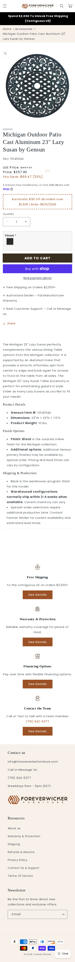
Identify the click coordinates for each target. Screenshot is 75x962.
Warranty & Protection (24, 836)
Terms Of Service (20, 876)
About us (14, 828)
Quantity (8, 214)
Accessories (23, 29)
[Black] (10, 241)
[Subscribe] (63, 914)
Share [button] (11, 323)
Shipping (14, 844)
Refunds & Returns (21, 852)
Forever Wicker (42, 954)
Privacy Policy (17, 860)
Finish (10, 235)
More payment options (37, 278)
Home (7, 29)
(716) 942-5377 (37, 721)
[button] (5, 6)
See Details (37, 595)
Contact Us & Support (23, 868)
